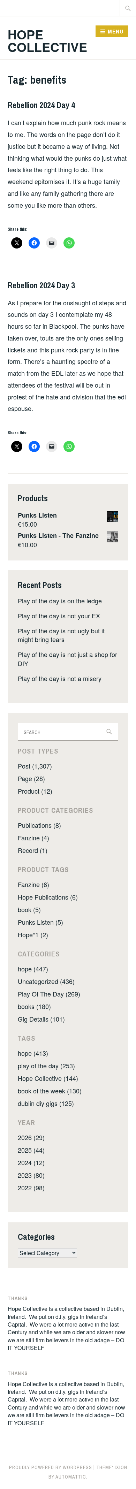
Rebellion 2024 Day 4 (41, 104)
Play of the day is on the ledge (60, 600)
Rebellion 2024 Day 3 (41, 285)
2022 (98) (31, 1187)
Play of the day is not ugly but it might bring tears (61, 635)
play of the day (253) (46, 1065)
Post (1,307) (35, 765)
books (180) (34, 1006)
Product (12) (35, 790)
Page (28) (31, 778)
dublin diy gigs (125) (46, 1103)
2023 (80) (31, 1174)
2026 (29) (31, 1137)
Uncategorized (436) (46, 981)
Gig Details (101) (41, 1018)
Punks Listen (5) (40, 921)
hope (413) (33, 1052)
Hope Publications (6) (48, 896)
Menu (115, 31)
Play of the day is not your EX (59, 615)
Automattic (70, 1477)
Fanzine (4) (33, 837)
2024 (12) (31, 1162)
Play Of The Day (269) (49, 993)
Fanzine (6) (33, 884)
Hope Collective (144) (48, 1078)
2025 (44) (31, 1149)
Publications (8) (39, 825)
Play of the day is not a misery (59, 678)
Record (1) (32, 850)
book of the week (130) (50, 1090)
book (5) (29, 909)
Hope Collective (47, 40)
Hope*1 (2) (33, 934)
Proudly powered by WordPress (50, 1467)
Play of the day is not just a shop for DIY (67, 658)
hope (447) (33, 968)
